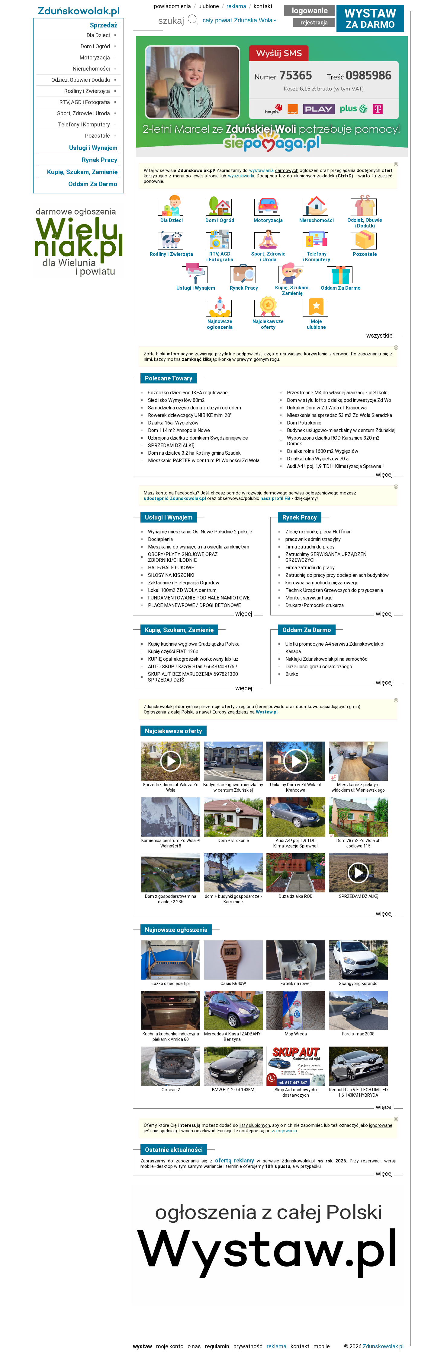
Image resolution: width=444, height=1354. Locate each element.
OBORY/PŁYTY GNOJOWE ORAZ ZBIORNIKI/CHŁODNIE (183, 557)
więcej (384, 474)
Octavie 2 (171, 1089)
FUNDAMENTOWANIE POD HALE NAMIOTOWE (198, 598)
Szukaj (193, 19)
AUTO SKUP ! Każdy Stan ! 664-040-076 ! (192, 666)
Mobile (322, 1346)
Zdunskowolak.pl (383, 1346)
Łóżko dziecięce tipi (171, 983)
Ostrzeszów (97, 1272)
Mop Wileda (296, 1033)
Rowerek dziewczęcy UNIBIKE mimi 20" (190, 415)
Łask (105, 1248)
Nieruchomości (316, 220)
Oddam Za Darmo (341, 288)
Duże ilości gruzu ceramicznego (318, 666)
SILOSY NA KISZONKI (171, 575)
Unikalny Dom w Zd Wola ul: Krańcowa (327, 408)
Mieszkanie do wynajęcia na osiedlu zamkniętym (198, 547)
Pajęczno (100, 1289)
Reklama (276, 1346)
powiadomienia (172, 6)
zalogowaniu (284, 1130)
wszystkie (379, 335)
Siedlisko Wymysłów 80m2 (176, 400)
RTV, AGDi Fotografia (219, 256)
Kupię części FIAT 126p (173, 651)
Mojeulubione (316, 324)
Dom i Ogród (219, 220)
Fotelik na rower (296, 983)
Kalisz (103, 1264)
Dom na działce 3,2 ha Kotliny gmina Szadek (194, 453)
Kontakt (300, 1346)
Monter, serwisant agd (309, 598)
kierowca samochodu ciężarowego (322, 583)
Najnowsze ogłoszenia (220, 324)
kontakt (263, 6)
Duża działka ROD (296, 896)
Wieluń (103, 1329)
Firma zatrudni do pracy (310, 547)
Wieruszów (98, 1337)
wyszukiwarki (241, 176)
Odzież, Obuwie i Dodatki (80, 80)
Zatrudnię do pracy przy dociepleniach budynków (337, 575)
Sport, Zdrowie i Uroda (83, 113)
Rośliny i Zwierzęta (171, 254)
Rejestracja (314, 22)
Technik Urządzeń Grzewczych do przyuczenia (334, 590)
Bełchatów (98, 1240)
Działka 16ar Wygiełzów (173, 423)
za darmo (370, 18)
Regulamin (217, 1346)
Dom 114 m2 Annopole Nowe (179, 430)
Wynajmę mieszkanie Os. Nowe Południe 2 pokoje (200, 532)
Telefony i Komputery (84, 124)
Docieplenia (160, 539)
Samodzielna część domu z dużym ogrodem (194, 408)
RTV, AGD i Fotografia (85, 102)
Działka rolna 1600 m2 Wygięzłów (322, 451)
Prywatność (247, 1346)
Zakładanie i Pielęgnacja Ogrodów (183, 583)
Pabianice (99, 1280)
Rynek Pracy (244, 288)
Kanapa (293, 651)
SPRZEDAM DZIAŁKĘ (171, 445)
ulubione (208, 6)
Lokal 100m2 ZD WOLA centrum (182, 590)
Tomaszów (98, 1313)
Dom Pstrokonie (304, 423)
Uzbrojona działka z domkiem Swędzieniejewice (198, 438)
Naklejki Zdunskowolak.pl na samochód (326, 659)
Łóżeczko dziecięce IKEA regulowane (188, 393)
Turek (104, 1321)
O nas (194, 1346)
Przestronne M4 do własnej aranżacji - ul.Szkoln (337, 393)
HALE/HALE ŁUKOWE (171, 568)
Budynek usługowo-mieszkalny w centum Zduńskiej (341, 430)
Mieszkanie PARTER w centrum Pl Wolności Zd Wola (203, 460)
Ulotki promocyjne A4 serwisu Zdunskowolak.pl (334, 644)
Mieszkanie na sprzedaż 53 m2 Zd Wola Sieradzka (339, 415)
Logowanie (310, 10)
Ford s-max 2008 (358, 1033)
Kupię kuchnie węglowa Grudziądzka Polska (194, 644)
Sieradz (102, 1305)
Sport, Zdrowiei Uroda (268, 256)
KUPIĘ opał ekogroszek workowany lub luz (193, 659)
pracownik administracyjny (313, 539)
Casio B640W (233, 983)
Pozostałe (365, 254)
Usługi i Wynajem (195, 288)
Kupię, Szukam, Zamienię (292, 290)
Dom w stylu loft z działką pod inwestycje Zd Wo (339, 400)
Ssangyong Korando (358, 983)
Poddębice (98, 1297)
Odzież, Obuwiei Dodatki (364, 223)
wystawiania (261, 170)
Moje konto (169, 1346)
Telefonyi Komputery (316, 256)
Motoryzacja (268, 220)
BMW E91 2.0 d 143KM (233, 1089)
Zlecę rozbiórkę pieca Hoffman (318, 532)
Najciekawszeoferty (268, 324)
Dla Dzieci (171, 220)
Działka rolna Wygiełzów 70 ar (318, 459)
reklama (236, 6)
